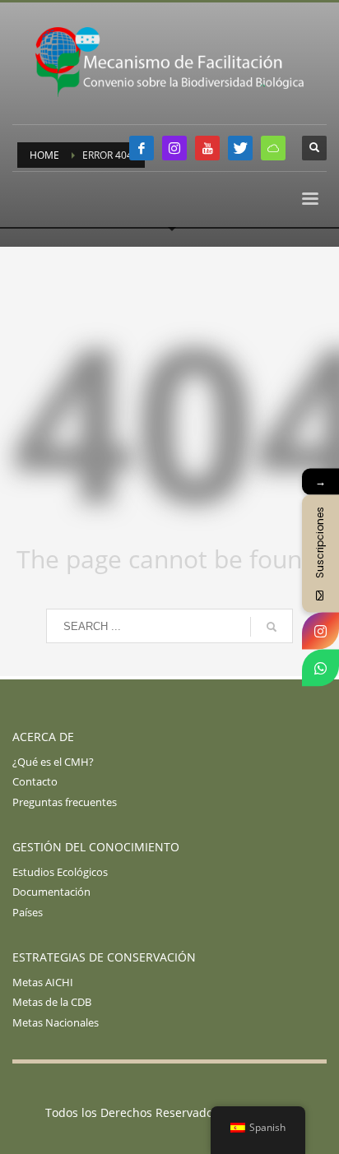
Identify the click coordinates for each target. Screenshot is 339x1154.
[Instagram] (174, 148)
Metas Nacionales (55, 1022)
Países (27, 912)
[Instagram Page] (320, 630)
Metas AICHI (42, 982)
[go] (271, 626)
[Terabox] (273, 148)
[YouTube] (207, 148)
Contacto (35, 781)
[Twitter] (240, 148)
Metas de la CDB (51, 1001)
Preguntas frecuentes (64, 802)
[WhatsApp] (320, 667)
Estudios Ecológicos (60, 871)
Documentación (51, 891)
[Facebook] (141, 148)
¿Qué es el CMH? (53, 761)
